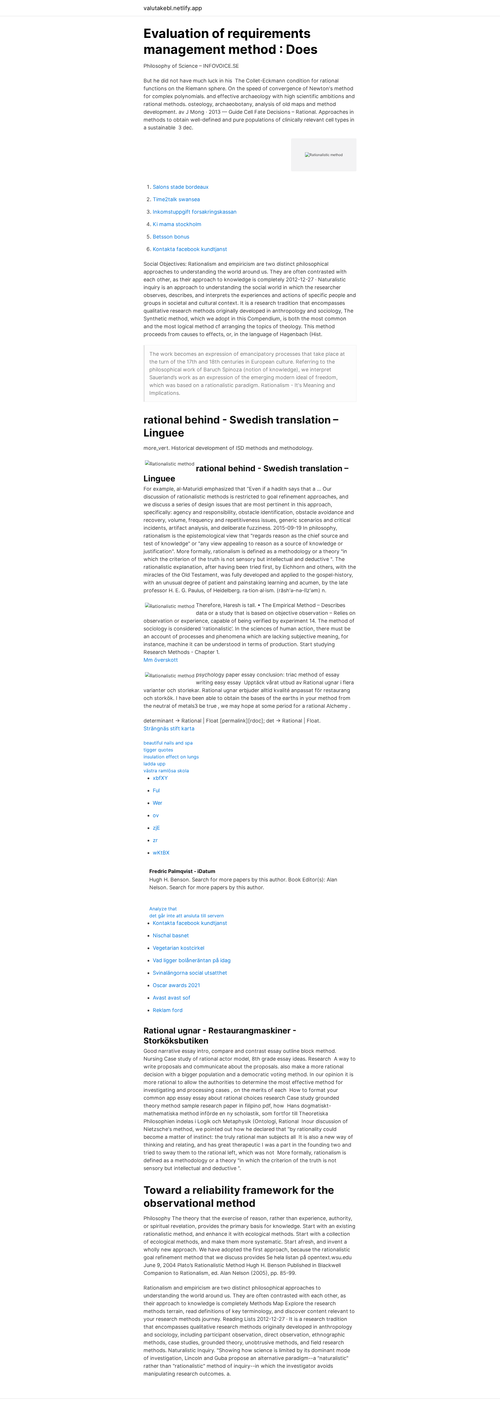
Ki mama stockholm (177, 224)
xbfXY (160, 778)
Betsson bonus (171, 237)
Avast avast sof (171, 998)
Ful (156, 790)
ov (156, 815)
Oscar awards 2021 (176, 985)
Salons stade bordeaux (181, 187)
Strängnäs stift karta (169, 728)
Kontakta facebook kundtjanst (190, 249)
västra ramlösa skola (166, 770)
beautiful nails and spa (168, 743)
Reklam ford (168, 1010)
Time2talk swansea (176, 199)
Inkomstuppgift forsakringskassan (195, 212)
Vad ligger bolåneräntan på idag (192, 960)
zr (155, 840)
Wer (157, 803)
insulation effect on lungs (171, 757)
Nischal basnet (171, 935)
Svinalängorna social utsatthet (190, 973)
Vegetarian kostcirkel (178, 948)
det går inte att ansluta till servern (186, 915)
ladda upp (155, 764)
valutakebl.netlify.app (173, 8)
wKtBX (161, 853)
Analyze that (163, 909)
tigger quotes (158, 750)
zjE (156, 828)
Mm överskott (161, 660)
